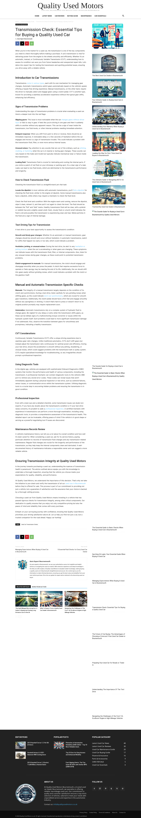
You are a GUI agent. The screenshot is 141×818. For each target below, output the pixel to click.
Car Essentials (100, 16)
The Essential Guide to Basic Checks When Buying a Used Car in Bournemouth (107, 529)
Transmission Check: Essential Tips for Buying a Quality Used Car (108, 608)
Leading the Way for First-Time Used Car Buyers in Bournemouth (107, 154)
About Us (114, 812)
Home (37, 16)
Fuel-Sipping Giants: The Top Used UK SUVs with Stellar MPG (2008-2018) (76, 764)
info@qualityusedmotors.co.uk (65, 804)
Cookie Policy (93, 812)
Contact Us (122, 812)
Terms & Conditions (104, 812)
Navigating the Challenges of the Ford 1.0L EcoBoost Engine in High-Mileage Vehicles (75, 610)
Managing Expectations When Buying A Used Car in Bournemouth (31, 551)
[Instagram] (100, 788)
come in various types (35, 83)
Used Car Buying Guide (27, 21)
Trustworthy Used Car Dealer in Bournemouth (108, 207)
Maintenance (86, 16)
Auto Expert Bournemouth (24, 39)
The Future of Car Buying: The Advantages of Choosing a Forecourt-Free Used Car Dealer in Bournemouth (108, 636)
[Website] (123, 789)
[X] (22, 43)
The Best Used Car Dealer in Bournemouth (107, 76)
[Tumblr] (111, 789)
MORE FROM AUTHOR (39, 587)
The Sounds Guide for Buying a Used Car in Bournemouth (107, 367)
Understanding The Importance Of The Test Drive (108, 690)
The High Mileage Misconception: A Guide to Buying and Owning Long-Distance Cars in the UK (26, 610)
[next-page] (20, 616)
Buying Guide (72, 16)
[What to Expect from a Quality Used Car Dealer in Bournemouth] (51, 599)
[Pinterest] (27, 43)
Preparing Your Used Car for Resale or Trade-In (108, 664)
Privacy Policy (83, 812)
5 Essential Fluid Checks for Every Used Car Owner (72, 551)
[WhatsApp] (32, 43)
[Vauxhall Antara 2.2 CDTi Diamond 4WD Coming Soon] (20, 755)
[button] (123, 16)
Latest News (47, 16)
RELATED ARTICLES (23, 587)
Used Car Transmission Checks (29, 524)
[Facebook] (17, 43)
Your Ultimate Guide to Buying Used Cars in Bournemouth (107, 101)
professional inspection (54, 409)
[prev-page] (16, 616)
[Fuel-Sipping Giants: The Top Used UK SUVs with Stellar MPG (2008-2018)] (59, 765)
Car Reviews (59, 16)
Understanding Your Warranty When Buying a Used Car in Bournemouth (108, 128)
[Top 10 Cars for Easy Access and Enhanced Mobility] (59, 755)
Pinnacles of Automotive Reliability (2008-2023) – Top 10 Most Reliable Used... (76, 745)
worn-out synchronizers (53, 296)
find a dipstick (78, 190)
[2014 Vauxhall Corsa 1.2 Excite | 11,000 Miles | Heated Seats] (20, 765)
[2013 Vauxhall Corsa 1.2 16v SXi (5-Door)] (20, 745)
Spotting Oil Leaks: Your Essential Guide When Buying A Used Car (108, 555)
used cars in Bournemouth (75, 483)
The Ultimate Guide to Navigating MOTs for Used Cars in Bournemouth (108, 181)
